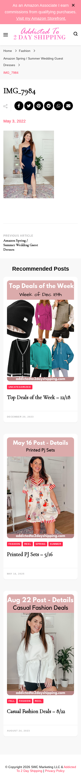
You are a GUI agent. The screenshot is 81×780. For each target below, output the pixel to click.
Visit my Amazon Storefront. (41, 18)
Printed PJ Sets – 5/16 (30, 554)
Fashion (24, 51)
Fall (12, 701)
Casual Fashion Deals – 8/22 (36, 711)
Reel (27, 544)
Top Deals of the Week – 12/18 (38, 397)
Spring (41, 544)
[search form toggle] (76, 34)
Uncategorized (20, 387)
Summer (55, 544)
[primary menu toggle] (5, 34)
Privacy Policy (55, 771)
